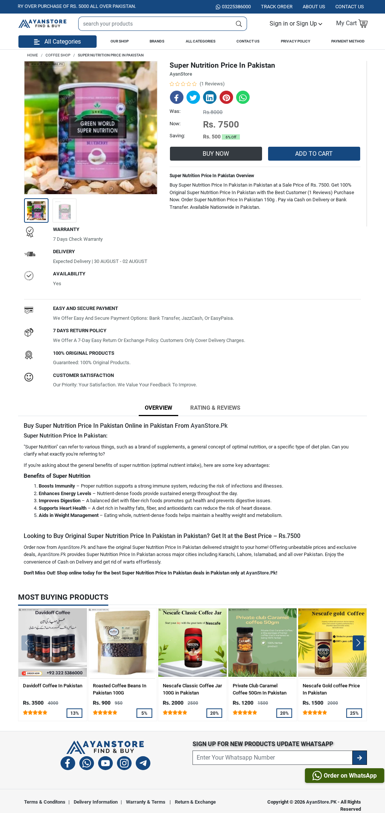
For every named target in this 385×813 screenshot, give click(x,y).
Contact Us (247, 41)
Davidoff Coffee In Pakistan (52, 685)
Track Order (277, 6)
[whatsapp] (86, 764)
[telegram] (143, 764)
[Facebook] (68, 764)
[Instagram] (124, 764)
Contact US (349, 6)
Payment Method (348, 41)
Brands (157, 41)
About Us (314, 6)
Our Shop (120, 41)
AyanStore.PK (321, 802)
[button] (296, 23)
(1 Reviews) (212, 84)
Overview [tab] (158, 407)
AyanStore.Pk (209, 425)
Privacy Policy (295, 41)
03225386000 (236, 6)
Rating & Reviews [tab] (215, 407)
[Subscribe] (359, 758)
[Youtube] (105, 764)
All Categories (200, 41)
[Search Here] (239, 24)
